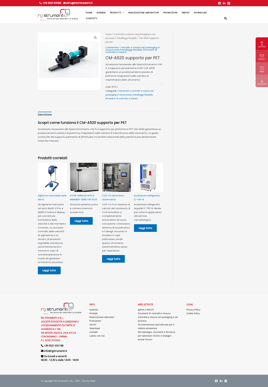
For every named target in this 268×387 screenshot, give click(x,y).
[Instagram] (228, 3)
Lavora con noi (97, 335)
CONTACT (261, 59)
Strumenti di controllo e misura (121, 98)
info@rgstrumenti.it (79, 3)
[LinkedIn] (224, 3)
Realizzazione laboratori (101, 317)
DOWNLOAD (261, 84)
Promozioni (95, 320)
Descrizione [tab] (45, 114)
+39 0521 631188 (51, 3)
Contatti (93, 332)
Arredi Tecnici (145, 339)
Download (94, 328)
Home (108, 34)
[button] (122, 13)
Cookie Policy (193, 313)
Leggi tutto (49, 270)
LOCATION (262, 47)
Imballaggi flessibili (126, 38)
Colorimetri (111, 47)
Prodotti (93, 313)
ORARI (261, 71)
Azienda (93, 309)
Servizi (92, 324)
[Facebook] (219, 3)
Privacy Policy (193, 309)
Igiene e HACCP (146, 309)
